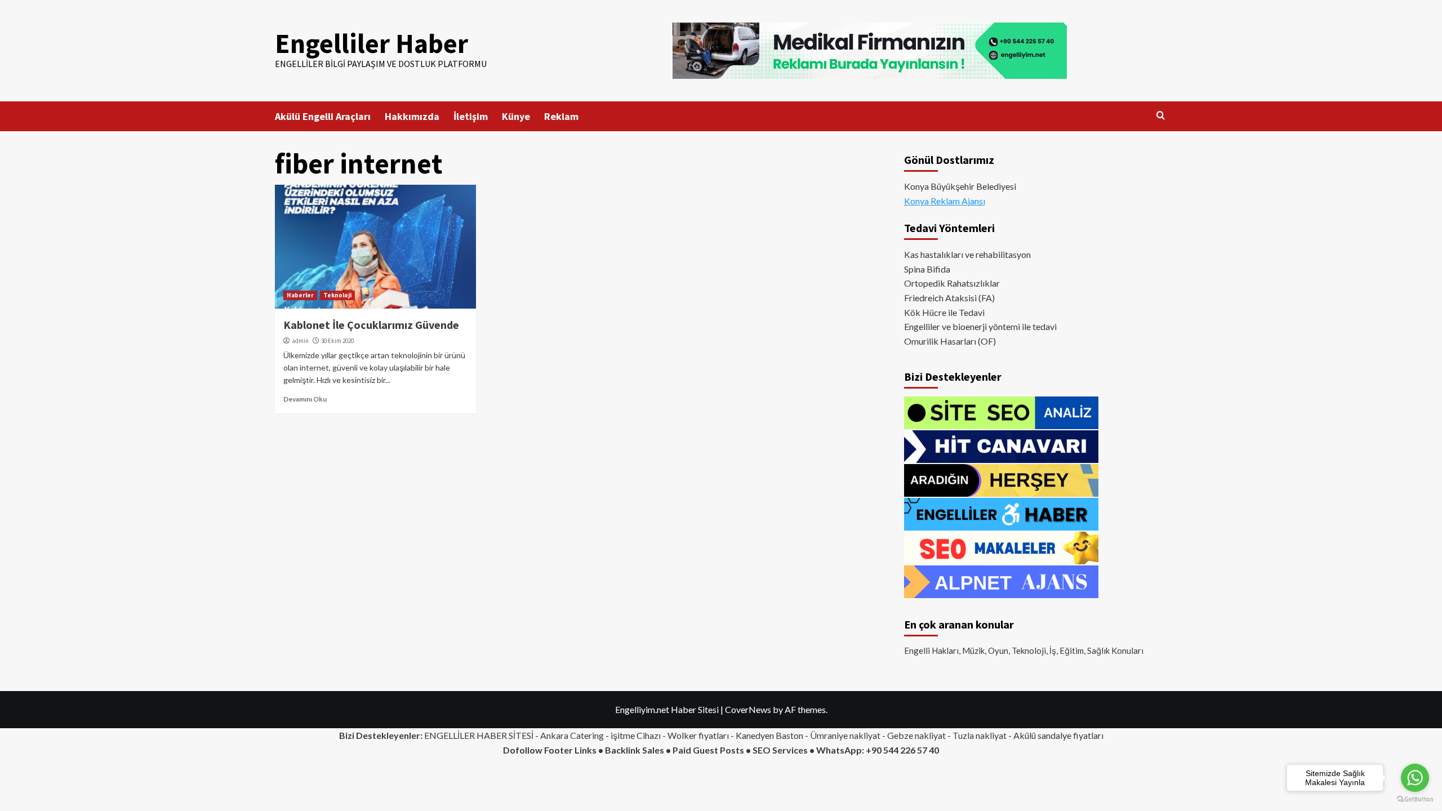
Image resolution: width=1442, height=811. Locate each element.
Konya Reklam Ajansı (944, 200)
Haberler (300, 295)
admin (300, 341)
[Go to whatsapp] (1415, 778)
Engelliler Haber (371, 43)
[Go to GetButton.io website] (1415, 799)
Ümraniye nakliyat (845, 735)
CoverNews (748, 709)
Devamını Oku (305, 399)
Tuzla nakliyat (980, 735)
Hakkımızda (412, 116)
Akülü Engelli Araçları (323, 116)
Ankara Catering (572, 735)
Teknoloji (337, 295)
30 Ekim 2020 (337, 341)
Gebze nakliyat (916, 735)
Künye (516, 116)
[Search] (1161, 116)
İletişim (470, 116)
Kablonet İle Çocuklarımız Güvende (371, 325)
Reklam (561, 116)
